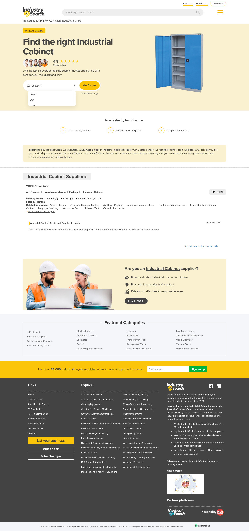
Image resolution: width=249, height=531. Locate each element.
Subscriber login (51, 456)
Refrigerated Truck (136, 344)
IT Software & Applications (93, 462)
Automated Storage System (84, 205)
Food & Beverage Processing (94, 433)
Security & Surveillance (134, 423)
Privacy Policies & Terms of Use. (97, 526)
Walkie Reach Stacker (187, 348)
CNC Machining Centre (39, 345)
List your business (51, 441)
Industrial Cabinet (93, 192)
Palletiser (131, 331)
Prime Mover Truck (136, 339)
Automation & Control (91, 394)
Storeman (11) (51, 198)
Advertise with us (36, 423)
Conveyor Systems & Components (97, 414)
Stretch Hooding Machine (189, 335)
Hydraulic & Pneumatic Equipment (97, 443)
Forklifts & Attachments (92, 438)
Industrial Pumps (89, 452)
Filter (220, 192)
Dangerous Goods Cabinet (140, 205)
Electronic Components (92, 428)
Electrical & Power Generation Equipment (100, 423)
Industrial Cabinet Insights (41, 211)
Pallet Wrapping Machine (90, 348)
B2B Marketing (35, 409)
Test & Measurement (133, 428)
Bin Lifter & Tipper (36, 336)
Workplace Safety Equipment (136, 467)
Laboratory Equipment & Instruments (98, 467)
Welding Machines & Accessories (138, 452)
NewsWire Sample (36, 418)
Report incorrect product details (201, 246)
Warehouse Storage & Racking (61, 192)
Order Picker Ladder (114, 208)
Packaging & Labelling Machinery (138, 409)
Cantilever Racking (112, 205)
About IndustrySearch (38, 404)
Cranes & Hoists (88, 418)
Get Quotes (89, 85)
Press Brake (133, 335)
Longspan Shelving (48, 208)
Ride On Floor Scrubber (139, 348)
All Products (33, 192)
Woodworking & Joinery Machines (139, 457)
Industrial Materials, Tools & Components (100, 447)
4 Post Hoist (33, 332)
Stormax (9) (67, 198)
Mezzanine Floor (71, 208)
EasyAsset (218, 450)
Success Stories (35, 428)
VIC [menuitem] (32, 100)
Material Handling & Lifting (135, 394)
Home (31, 394)
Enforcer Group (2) (85, 198)
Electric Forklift (84, 331)
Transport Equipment (133, 433)
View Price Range (89, 93)
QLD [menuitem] (32, 105)
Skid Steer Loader (185, 331)
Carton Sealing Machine (39, 341)
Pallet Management (132, 414)
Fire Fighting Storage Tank (172, 205)
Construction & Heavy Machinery (96, 409)
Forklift (80, 344)
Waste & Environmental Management (140, 447)
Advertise (218, 3)
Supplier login (51, 449)
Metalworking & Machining (135, 399)
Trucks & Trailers (130, 438)
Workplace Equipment (133, 462)
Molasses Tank (91, 208)
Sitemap (32, 433)
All (100, 198)
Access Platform (58, 205)
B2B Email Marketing (38, 414)
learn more (136, 300)
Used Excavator (184, 339)
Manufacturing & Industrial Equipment (99, 472)
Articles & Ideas (35, 399)
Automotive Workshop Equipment (97, 399)
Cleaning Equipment (90, 404)
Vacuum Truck (183, 344)
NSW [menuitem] (32, 94)
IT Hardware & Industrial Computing (98, 457)
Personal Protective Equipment (137, 418)
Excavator (82, 339)
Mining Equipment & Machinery (137, 404)
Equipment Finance (87, 335)
